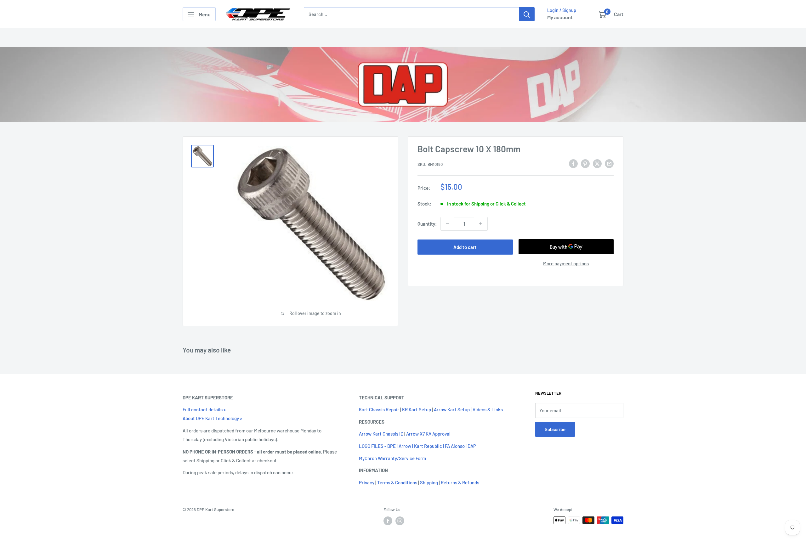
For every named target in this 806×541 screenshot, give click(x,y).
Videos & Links (488, 409)
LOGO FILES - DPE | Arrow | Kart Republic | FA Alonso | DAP (417, 446)
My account (560, 17)
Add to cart (465, 247)
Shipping (429, 482)
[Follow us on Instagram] (399, 520)
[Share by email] (609, 163)
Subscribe (555, 429)
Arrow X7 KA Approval (428, 434)
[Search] (527, 14)
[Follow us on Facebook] (387, 520)
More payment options (566, 264)
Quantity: (427, 223)
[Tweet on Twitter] (597, 163)
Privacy (366, 482)
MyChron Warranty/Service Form (392, 458)
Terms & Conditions (397, 482)
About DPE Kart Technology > (212, 418)
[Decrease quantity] (447, 223)
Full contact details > (204, 409)
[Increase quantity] (480, 223)
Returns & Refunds (460, 482)
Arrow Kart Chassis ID (381, 434)
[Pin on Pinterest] (585, 163)
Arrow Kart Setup (452, 409)
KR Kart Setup (416, 409)
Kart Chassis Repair (379, 409)
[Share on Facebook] (573, 163)
